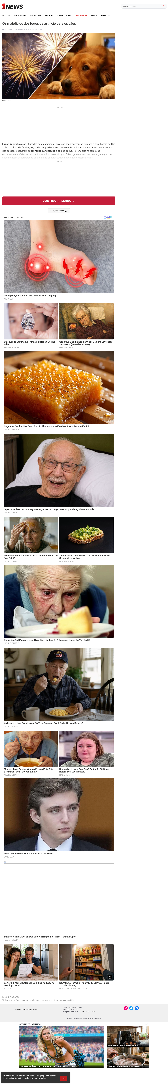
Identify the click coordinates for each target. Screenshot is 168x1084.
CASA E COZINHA (64, 15)
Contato (18, 1009)
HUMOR (94, 15)
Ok (64, 1078)
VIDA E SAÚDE (35, 15)
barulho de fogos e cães (16, 1000)
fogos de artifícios (68, 1000)
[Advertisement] (58, 124)
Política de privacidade (30, 1009)
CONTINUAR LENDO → (59, 200)
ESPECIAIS (105, 15)
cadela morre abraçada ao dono (43, 1000)
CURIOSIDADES (81, 15)
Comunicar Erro (57, 211)
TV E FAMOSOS (20, 15)
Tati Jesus (38, 29)
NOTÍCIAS (6, 15)
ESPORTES (49, 15)
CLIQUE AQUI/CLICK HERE (88, 1012)
